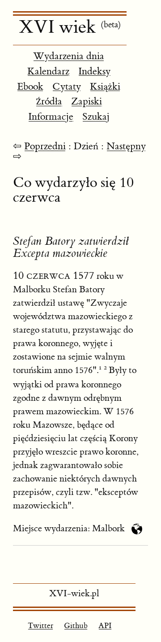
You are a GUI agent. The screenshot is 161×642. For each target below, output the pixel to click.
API (105, 626)
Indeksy (94, 71)
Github (76, 626)
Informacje (50, 117)
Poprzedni (45, 146)
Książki (105, 87)
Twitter (40, 626)
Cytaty (66, 87)
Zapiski (86, 101)
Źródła (49, 101)
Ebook (30, 87)
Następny (126, 146)
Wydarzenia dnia (68, 56)
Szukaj (96, 117)
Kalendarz (48, 71)
